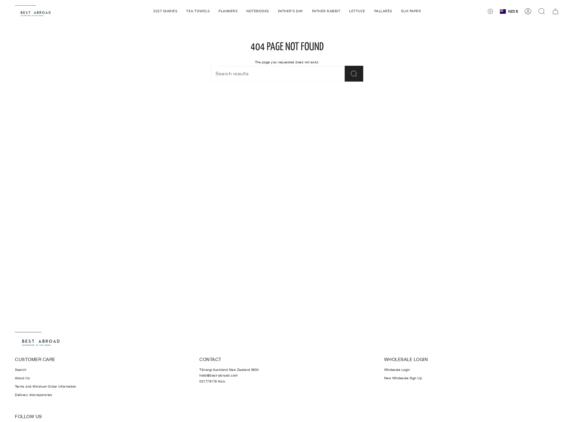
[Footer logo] (37, 339)
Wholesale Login (397, 369)
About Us (22, 378)
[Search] (354, 74)
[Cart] (555, 11)
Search (20, 369)
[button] (326, 11)
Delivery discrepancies (33, 395)
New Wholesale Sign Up (403, 378)
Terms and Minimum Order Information (45, 386)
